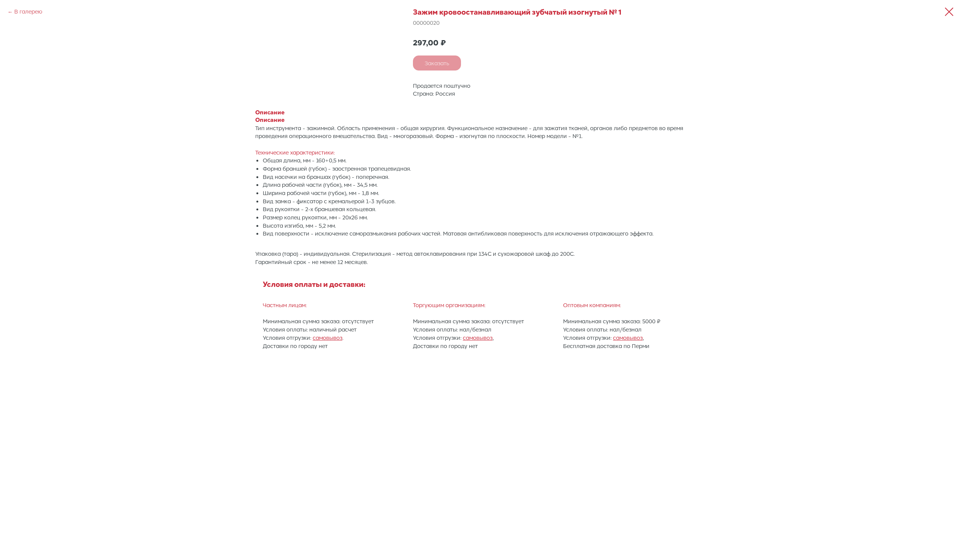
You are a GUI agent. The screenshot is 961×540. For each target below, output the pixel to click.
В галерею (28, 11)
